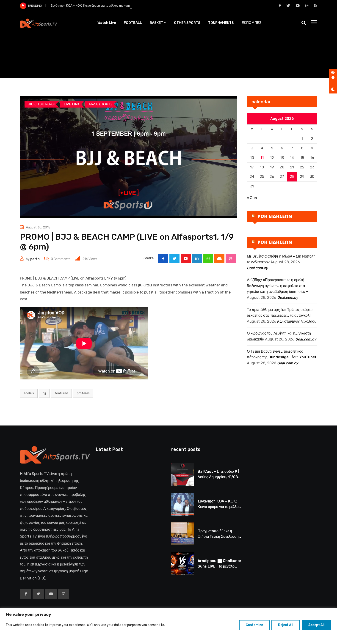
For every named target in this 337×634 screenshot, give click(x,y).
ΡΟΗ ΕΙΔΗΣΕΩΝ (274, 216)
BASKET (156, 23)
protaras (83, 393)
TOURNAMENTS (221, 23)
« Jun (252, 198)
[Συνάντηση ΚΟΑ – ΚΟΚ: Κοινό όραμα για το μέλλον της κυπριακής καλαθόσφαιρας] (182, 504)
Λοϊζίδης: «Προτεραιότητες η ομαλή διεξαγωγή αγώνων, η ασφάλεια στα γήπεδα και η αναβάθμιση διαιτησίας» (277, 286)
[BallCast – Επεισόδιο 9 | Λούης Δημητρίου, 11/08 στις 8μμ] (182, 474)
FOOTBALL (133, 23)
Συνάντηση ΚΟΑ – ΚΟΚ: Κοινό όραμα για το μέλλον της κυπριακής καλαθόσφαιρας (105, 5)
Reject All (285, 625)
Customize (254, 625)
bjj (44, 393)
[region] (168, 621)
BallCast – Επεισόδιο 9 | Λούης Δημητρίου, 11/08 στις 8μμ (218, 477)
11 (262, 158)
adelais (29, 393)
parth (35, 259)
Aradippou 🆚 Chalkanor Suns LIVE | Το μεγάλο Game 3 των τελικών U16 (219, 566)
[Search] (303, 23)
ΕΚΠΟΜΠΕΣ (251, 23)
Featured (61, 393)
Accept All (316, 625)
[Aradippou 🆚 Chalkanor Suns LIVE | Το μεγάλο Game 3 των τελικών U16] (182, 563)
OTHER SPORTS (187, 23)
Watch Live (106, 23)
